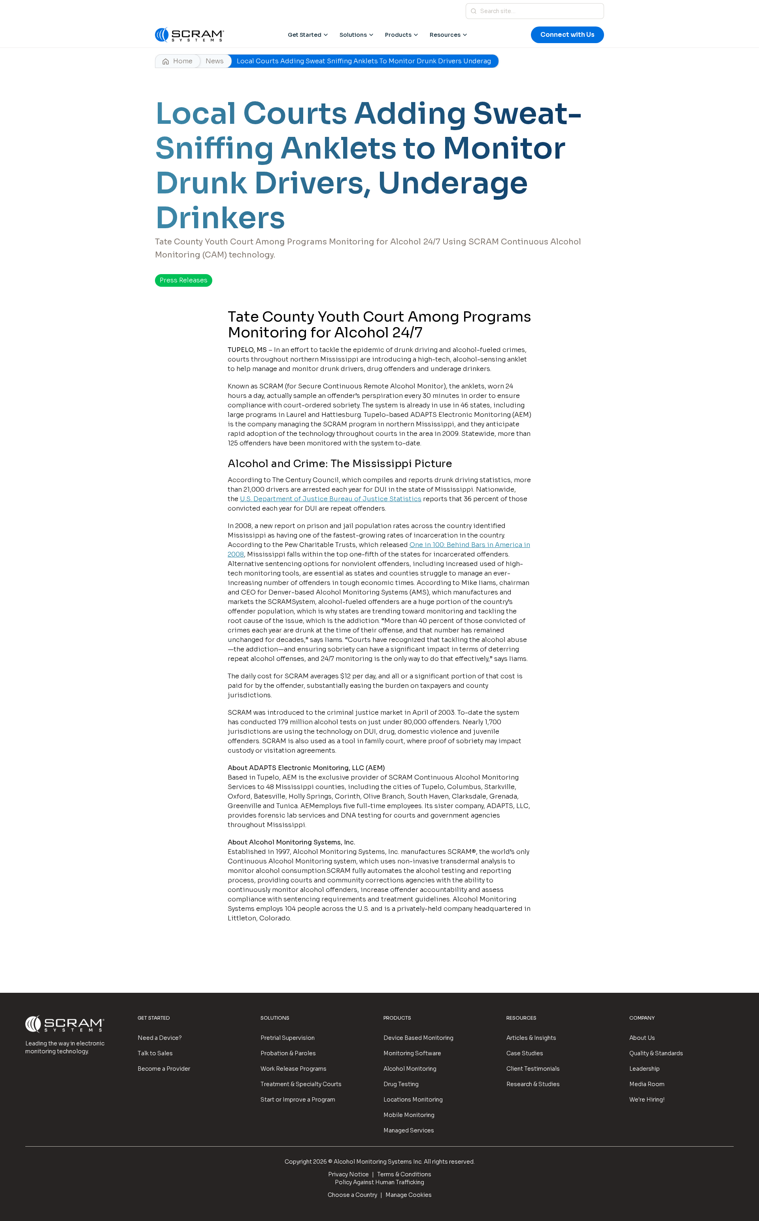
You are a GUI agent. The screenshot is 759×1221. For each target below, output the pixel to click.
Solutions (353, 34)
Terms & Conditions (404, 1174)
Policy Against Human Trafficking (379, 1182)
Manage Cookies (408, 1194)
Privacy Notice (348, 1174)
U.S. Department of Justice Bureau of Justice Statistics (330, 499)
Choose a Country (352, 1194)
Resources (445, 34)
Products (398, 34)
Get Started (304, 34)
